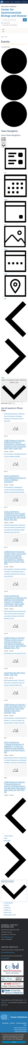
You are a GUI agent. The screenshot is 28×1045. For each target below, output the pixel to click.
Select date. (4, 403)
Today (2, 377)
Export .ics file (7, 912)
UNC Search (24, 1)
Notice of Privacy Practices (20, 1027)
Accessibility (6, 1)
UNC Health (5, 1023)
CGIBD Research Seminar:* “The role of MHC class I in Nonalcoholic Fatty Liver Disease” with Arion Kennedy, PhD (15, 708)
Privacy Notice (19, 1039)
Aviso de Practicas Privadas (20, 1029)
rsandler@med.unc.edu (8, 952)
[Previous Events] (15, 337)
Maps (12, 1)
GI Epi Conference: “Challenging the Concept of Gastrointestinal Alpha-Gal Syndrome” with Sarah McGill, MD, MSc (15, 515)
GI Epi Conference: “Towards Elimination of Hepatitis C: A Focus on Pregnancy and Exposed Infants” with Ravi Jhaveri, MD (14, 747)
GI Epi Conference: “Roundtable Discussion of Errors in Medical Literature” (15, 478)
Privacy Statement (21, 1023)
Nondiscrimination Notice (21, 1031)
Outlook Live (7, 910)
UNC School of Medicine (8, 6)
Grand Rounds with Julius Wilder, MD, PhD (14, 673)
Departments (18, 1)
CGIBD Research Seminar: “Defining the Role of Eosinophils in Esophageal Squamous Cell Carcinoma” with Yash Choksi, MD (15, 444)
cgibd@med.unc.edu (8, 937)
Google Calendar (8, 903)
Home (2, 36)
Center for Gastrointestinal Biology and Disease (14, 12)
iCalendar (6, 905)
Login (25, 1025)
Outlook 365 (7, 907)
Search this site (6, 23)
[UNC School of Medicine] (14, 1017)
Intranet (12, 1023)
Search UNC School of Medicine (10, 25)
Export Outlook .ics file (10, 914)
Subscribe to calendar (7, 881)
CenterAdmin (6, 958)
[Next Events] (15, 374)
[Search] (25, 19)
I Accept (14, 1042)
